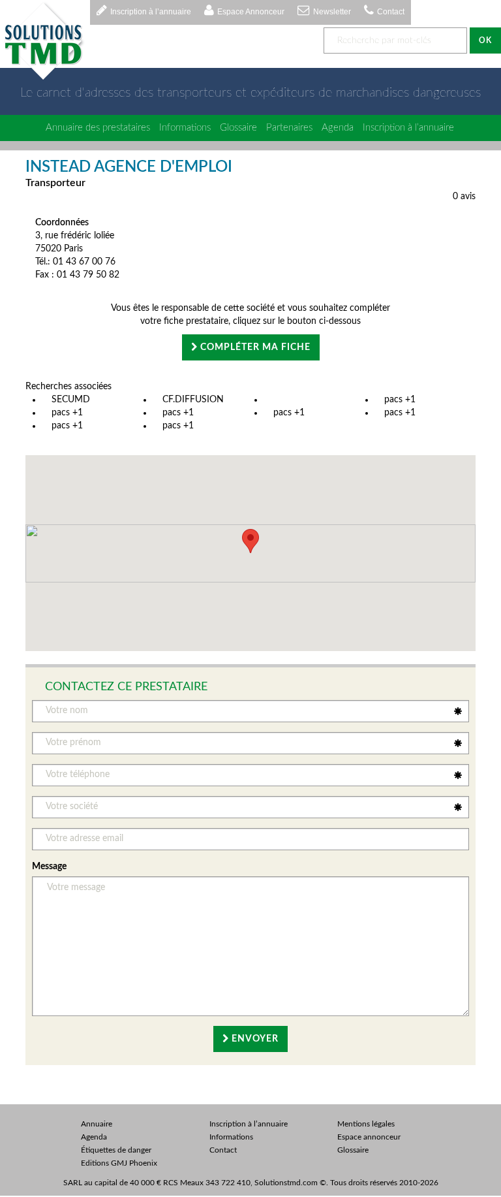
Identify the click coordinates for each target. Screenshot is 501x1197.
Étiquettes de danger (116, 1150)
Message (49, 866)
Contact (390, 11)
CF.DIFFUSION (193, 399)
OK (485, 40)
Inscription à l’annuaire (150, 11)
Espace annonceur (369, 1137)
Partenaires (289, 128)
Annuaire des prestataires (98, 128)
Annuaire (96, 1124)
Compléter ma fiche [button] (254, 347)
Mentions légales (366, 1124)
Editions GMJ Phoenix (119, 1163)
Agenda (338, 128)
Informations (185, 128)
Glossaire (238, 128)
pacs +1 (400, 399)
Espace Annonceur (250, 11)
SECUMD (71, 399)
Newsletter (332, 11)
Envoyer (254, 1039)
